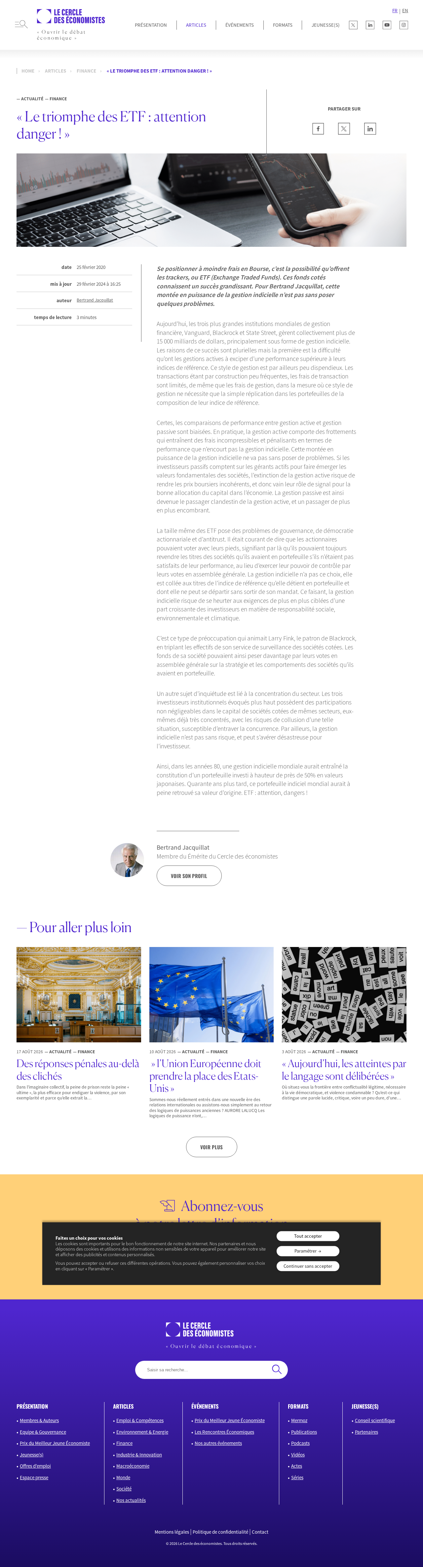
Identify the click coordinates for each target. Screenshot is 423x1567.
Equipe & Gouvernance (43, 1432)
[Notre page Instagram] (404, 25)
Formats (282, 25)
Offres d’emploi (35, 1466)
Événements (239, 25)
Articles (196, 25)
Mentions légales (172, 1532)
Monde (123, 1477)
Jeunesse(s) (32, 1455)
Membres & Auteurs (39, 1420)
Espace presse (34, 1477)
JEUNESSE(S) (326, 25)
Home (27, 71)
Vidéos (298, 1455)
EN (405, 11)
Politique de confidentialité (220, 1532)
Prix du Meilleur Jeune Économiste (55, 1443)
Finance (86, 71)
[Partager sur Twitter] (344, 133)
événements (204, 1406)
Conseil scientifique (375, 1420)
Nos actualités (131, 1500)
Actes (296, 1466)
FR (395, 11)
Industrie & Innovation (139, 1455)
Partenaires (366, 1432)
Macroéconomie (132, 1466)
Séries (297, 1477)
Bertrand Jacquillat (95, 300)
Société (124, 1488)
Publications (304, 1432)
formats (298, 1406)
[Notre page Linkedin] (370, 25)
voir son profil (189, 875)
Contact (260, 1532)
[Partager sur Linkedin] (370, 133)
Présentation (151, 25)
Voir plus (211, 1147)
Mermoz (299, 1420)
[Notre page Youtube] (387, 25)
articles (123, 1406)
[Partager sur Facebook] (318, 133)
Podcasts (300, 1443)
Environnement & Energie (142, 1432)
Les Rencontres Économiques (224, 1432)
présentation (32, 1406)
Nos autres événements (218, 1443)
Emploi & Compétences (140, 1420)
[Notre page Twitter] (353, 25)
